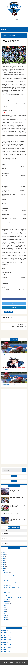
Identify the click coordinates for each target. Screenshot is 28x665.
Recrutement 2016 (6, 641)
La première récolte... (8, 592)
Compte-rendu (7, 530)
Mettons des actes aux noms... (10, 585)
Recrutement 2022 (6, 630)
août (5, 605)
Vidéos (5, 538)
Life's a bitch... (5, 354)
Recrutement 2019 (6, 635)
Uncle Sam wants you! (6, 369)
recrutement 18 (7, 540)
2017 (4, 556)
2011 (4, 568)
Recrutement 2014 (6, 644)
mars (5, 615)
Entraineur (5, 533)
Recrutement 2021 (6, 632)
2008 (4, 623)
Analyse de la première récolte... (10, 590)
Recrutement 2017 (6, 639)
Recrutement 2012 (6, 647)
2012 (4, 566)
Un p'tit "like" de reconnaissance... (9, 319)
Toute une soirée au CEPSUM (17, 489)
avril (5, 613)
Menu (4, 29)
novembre (6, 599)
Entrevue (5, 535)
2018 (4, 554)
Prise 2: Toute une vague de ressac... (10, 513)
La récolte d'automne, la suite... (10, 588)
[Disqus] (14, 407)
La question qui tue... (15, 517)
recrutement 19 (7, 543)
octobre (6, 601)
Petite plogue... (7, 580)
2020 (4, 550)
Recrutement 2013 (6, 646)
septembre (7, 603)
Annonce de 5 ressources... (9, 583)
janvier (5, 619)
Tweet (14, 303)
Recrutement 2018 (6, 637)
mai (5, 611)
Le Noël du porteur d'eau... (9, 575)
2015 (4, 560)
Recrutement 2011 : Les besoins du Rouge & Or (18, 506)
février (5, 617)
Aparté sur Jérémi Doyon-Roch (8, 384)
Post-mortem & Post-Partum (10, 593)
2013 (4, 564)
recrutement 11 (9, 311)
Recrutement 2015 (6, 642)
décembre (6, 572)
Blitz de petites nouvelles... (16, 497)
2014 (4, 562)
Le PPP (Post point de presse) (10, 582)
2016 (4, 558)
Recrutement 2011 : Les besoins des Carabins (13, 578)
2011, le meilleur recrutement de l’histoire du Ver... (14, 597)
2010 (4, 570)
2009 (4, 621)
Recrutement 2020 (6, 634)
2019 (4, 552)
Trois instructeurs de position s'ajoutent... (12, 573)
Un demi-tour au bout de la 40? (19, 326)
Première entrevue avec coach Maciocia (12, 577)
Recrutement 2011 (6, 649)
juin (5, 609)
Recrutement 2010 (6, 651)
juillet (5, 607)
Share (14, 299)
